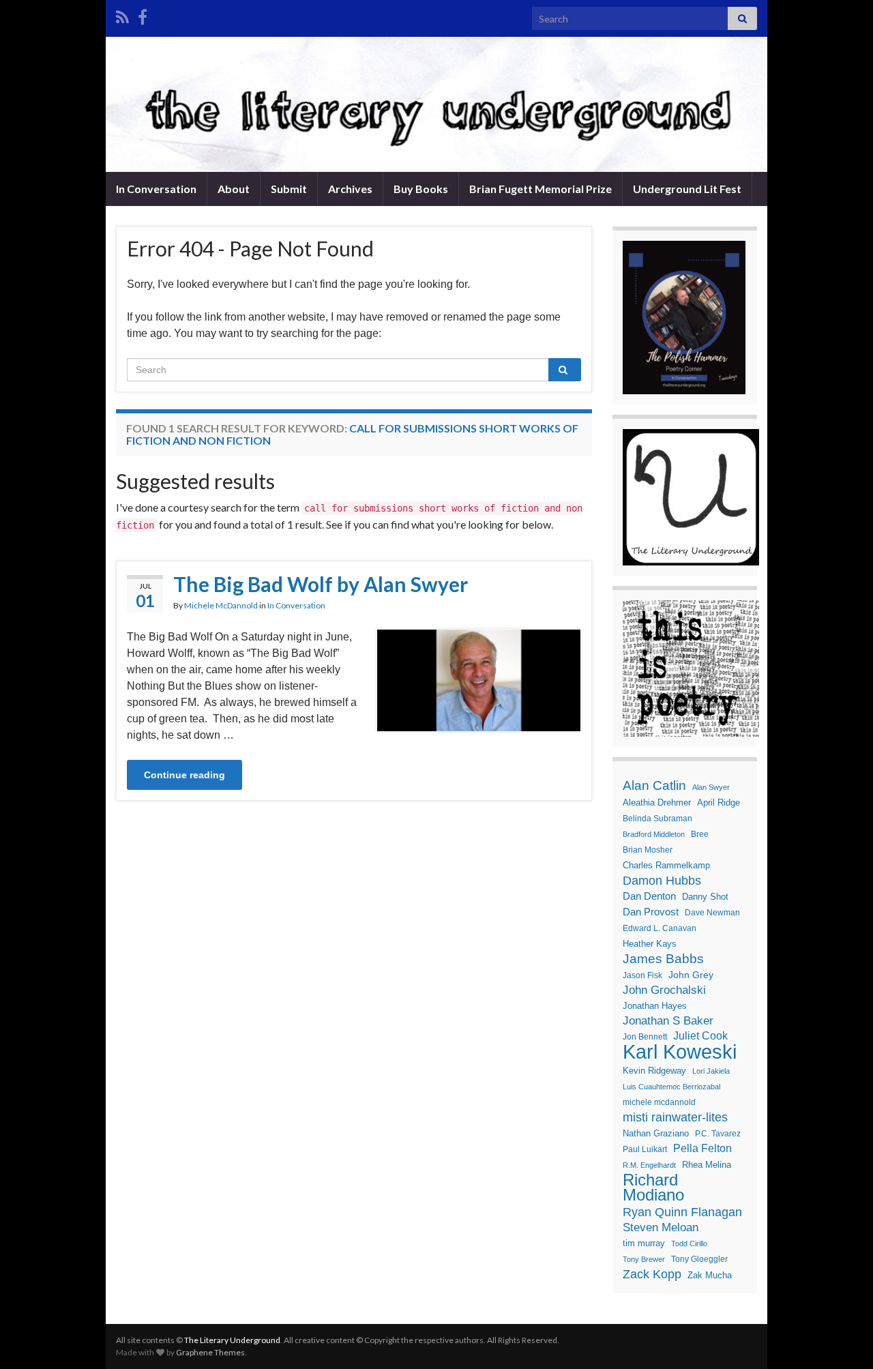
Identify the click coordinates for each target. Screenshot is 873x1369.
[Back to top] (842, 1338)
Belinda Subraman (657, 818)
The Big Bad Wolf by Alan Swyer (320, 584)
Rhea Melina (706, 1165)
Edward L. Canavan (659, 928)
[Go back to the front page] (436, 104)
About (234, 188)
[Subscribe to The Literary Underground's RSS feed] (122, 15)
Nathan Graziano (656, 1133)
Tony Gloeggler (699, 1259)
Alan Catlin (654, 785)
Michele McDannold (221, 605)
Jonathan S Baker (668, 1020)
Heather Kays (650, 944)
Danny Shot (705, 897)
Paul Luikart (645, 1149)
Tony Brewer (644, 1259)
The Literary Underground (232, 1340)
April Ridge (718, 802)
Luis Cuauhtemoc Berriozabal (671, 1087)
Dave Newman (712, 912)
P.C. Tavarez (718, 1133)
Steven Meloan (660, 1227)
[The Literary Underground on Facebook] (142, 15)
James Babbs (663, 959)
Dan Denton (649, 896)
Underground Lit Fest (687, 188)
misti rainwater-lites (675, 1117)
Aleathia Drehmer (657, 802)
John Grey (690, 974)
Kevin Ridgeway (654, 1070)
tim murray (644, 1243)
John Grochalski (664, 990)
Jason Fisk (642, 975)
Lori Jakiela (711, 1071)
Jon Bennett (645, 1037)
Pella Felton (702, 1148)
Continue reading (184, 774)
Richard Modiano (653, 1188)
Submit (289, 188)
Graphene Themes (210, 1352)
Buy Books (421, 188)
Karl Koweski (680, 1051)
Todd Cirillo (689, 1243)
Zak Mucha (709, 1275)
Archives (350, 188)
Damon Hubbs (662, 880)
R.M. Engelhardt (649, 1165)
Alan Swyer (711, 787)
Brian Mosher (647, 850)
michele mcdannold (659, 1102)
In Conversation (156, 188)
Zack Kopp (652, 1274)
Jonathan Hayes (655, 1006)
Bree (700, 834)
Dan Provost (651, 911)
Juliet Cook (700, 1036)
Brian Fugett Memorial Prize (540, 188)
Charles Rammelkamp (666, 865)
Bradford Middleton (654, 834)
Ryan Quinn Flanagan (682, 1212)
